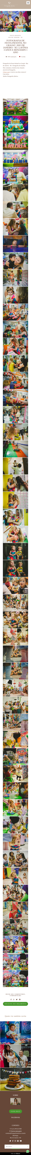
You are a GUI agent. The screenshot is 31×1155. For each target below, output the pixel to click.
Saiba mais (15, 1111)
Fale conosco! (9, 1146)
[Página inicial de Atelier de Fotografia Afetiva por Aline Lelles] (9, 4)
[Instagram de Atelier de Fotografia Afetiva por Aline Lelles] (15, 1141)
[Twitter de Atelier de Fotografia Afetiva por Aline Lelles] (10, 1141)
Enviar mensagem (16, 1131)
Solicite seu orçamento (15, 1003)
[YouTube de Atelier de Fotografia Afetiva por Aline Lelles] (21, 1141)
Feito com (15, 1153)
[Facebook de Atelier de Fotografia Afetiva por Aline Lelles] (12, 1141)
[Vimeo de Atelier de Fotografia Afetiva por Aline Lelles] (18, 1141)
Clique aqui (6, 72)
